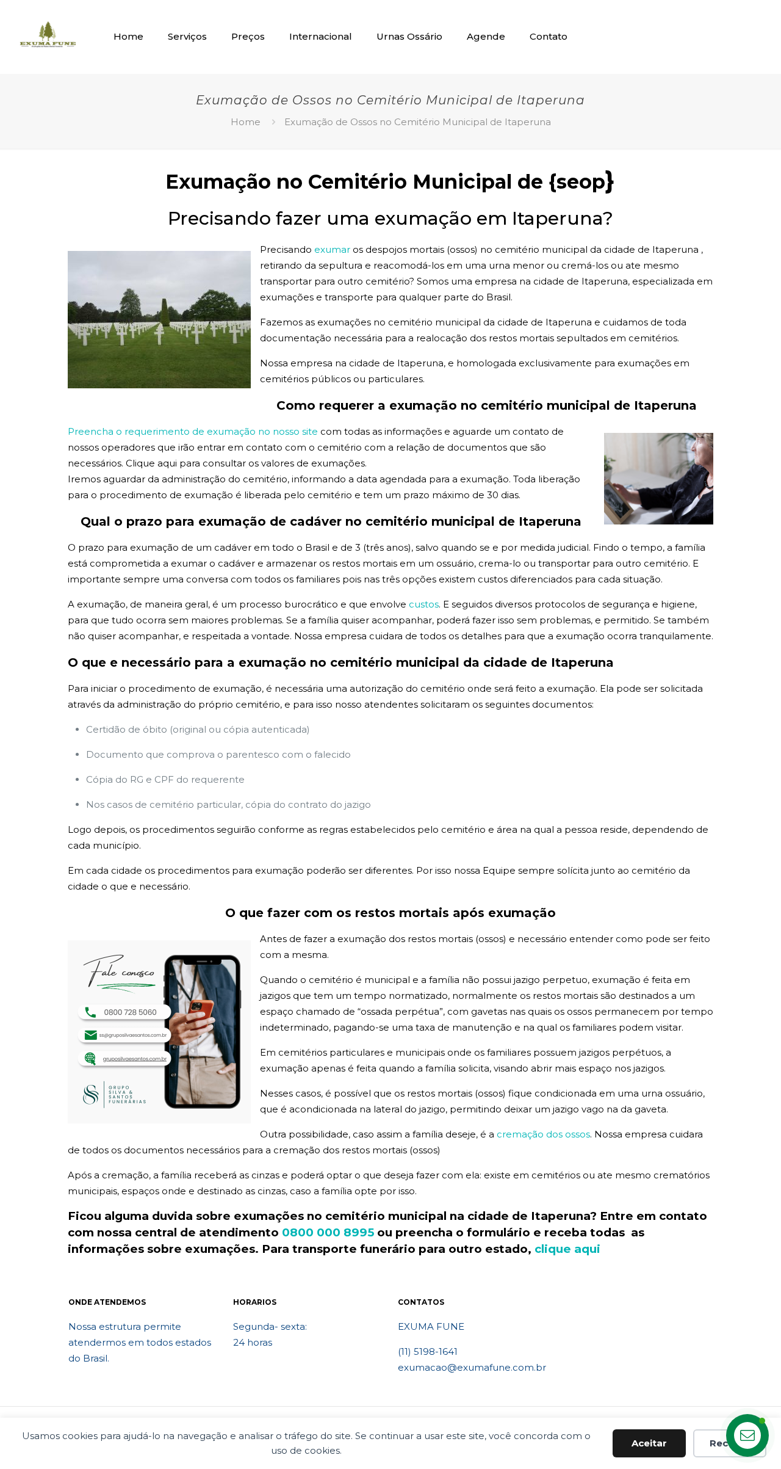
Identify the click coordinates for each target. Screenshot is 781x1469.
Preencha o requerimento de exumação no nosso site (193, 431)
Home (246, 122)
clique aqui (567, 1249)
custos (424, 604)
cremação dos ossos (543, 1134)
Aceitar (649, 1443)
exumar (332, 249)
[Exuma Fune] (47, 36)
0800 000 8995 (328, 1232)
